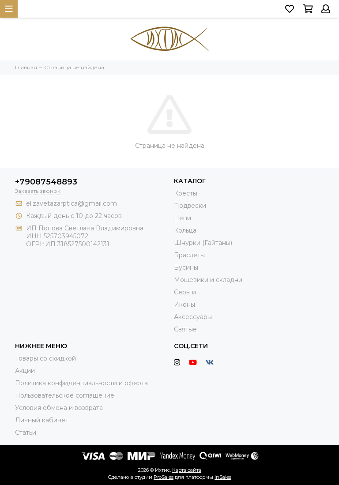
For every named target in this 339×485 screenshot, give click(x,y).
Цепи (182, 218)
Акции (25, 371)
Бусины (186, 267)
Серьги (185, 292)
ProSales (163, 477)
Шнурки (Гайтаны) (203, 243)
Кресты (185, 193)
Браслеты (189, 255)
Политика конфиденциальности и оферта (81, 383)
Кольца (185, 230)
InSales (223, 477)
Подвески (190, 206)
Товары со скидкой (45, 358)
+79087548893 (46, 182)
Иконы (184, 304)
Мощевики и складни (208, 280)
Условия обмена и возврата (59, 408)
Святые (185, 329)
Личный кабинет (41, 420)
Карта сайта (186, 470)
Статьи (25, 432)
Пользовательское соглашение (64, 395)
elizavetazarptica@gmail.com (71, 203)
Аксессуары (193, 317)
